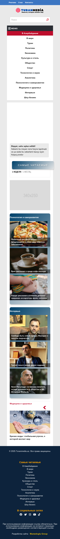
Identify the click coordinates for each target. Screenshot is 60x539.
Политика (30, 48)
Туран (30, 43)
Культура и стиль (30, 58)
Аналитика (30, 78)
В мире (30, 38)
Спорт (30, 68)
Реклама (12, 3)
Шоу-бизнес (30, 97)
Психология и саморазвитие (30, 83)
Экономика (30, 53)
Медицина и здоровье (30, 87)
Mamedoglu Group (39, 534)
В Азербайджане (30, 33)
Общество (30, 63)
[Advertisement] (30, 124)
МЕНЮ (14, 28)
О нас (20, 3)
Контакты (29, 3)
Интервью (30, 92)
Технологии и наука (30, 73)
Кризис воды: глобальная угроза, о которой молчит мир (27, 437)
